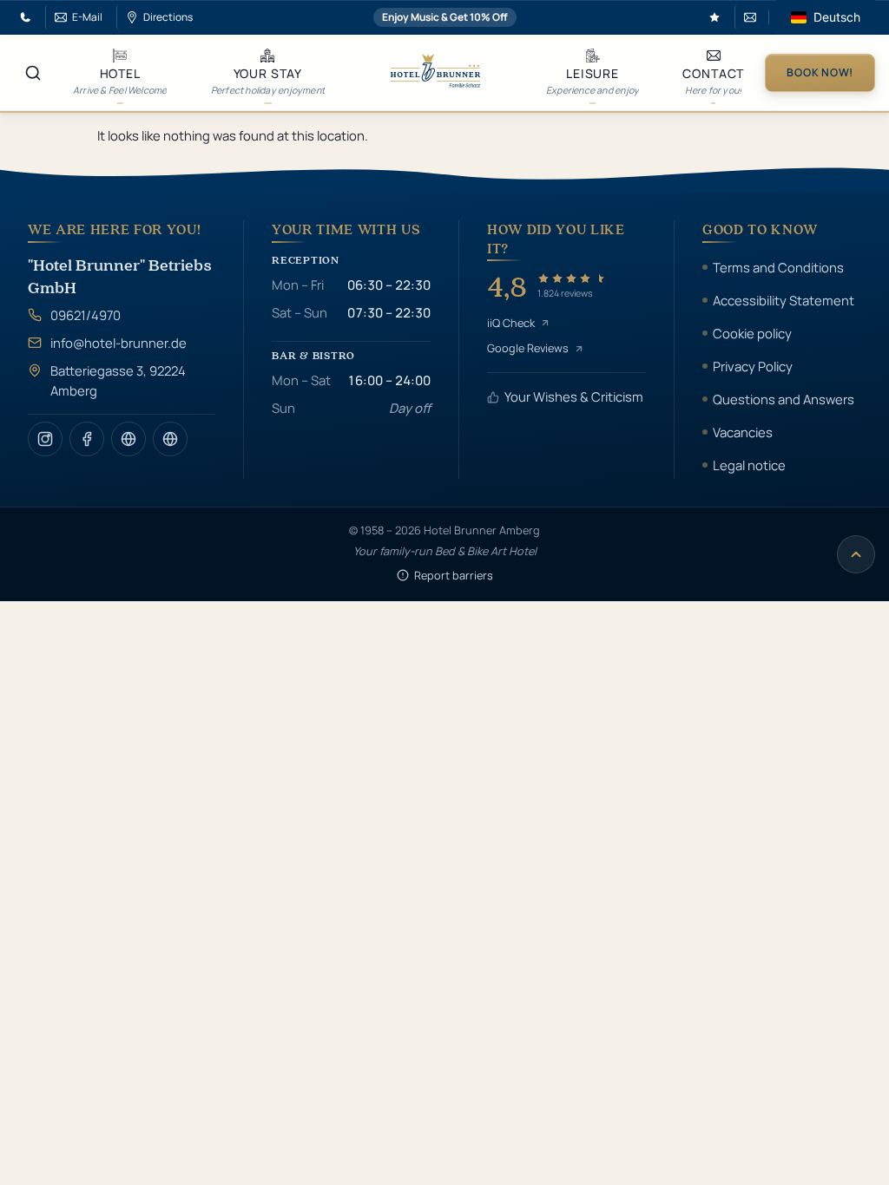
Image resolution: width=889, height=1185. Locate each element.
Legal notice (749, 465)
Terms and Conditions (778, 267)
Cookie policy (752, 333)
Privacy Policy (753, 366)
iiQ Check (511, 323)
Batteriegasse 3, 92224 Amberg (118, 380)
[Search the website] (33, 73)
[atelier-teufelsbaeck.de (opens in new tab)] (128, 439)
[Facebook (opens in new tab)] (86, 439)
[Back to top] (856, 554)
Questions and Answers (783, 399)
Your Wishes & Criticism (573, 396)
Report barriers (453, 575)
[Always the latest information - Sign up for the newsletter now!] (747, 17)
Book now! (820, 72)
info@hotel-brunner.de (118, 342)
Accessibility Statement (783, 300)
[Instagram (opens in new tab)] (45, 439)
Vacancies (743, 432)
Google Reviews (528, 348)
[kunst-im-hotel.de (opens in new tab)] (170, 439)
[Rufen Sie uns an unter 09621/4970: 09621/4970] (25, 17)
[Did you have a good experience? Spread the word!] (714, 17)
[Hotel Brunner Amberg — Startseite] (435, 73)
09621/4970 (85, 315)
